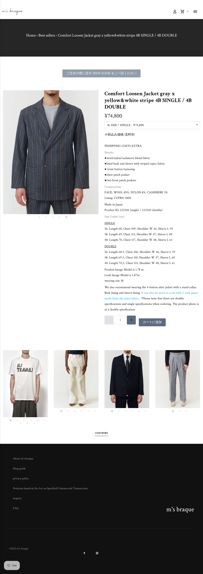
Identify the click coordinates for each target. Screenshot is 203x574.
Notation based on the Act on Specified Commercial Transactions (50, 488)
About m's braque (23, 458)
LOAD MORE (101, 432)
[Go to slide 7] (20, 423)
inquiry (17, 498)
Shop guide (19, 468)
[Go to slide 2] (59, 217)
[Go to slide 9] (34, 423)
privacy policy (21, 478)
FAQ (15, 508)
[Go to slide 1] (66, 217)
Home (31, 35)
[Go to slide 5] (39, 217)
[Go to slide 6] (44, 420)
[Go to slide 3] (53, 217)
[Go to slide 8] (27, 423)
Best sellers (46, 35)
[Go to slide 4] (46, 217)
